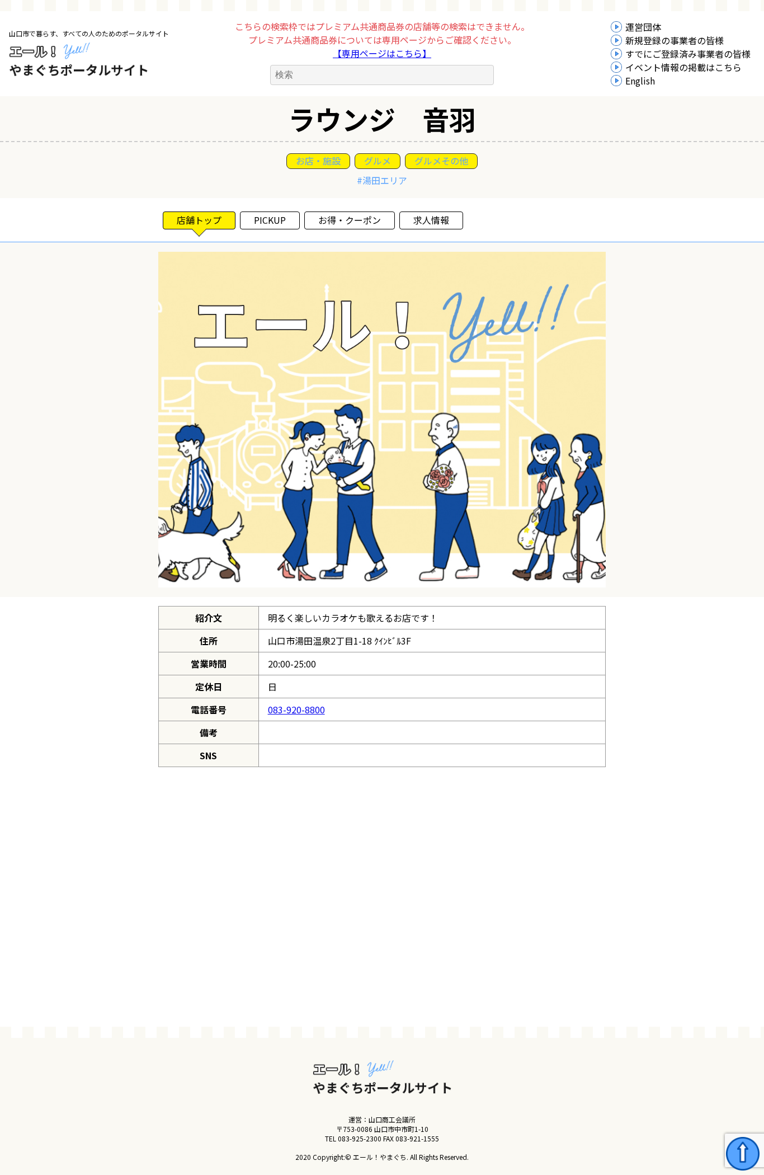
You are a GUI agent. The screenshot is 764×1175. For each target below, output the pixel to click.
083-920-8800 (296, 709)
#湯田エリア (382, 180)
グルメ (377, 160)
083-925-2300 (359, 1138)
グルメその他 (441, 160)
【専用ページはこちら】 (382, 53)
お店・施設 (318, 160)
